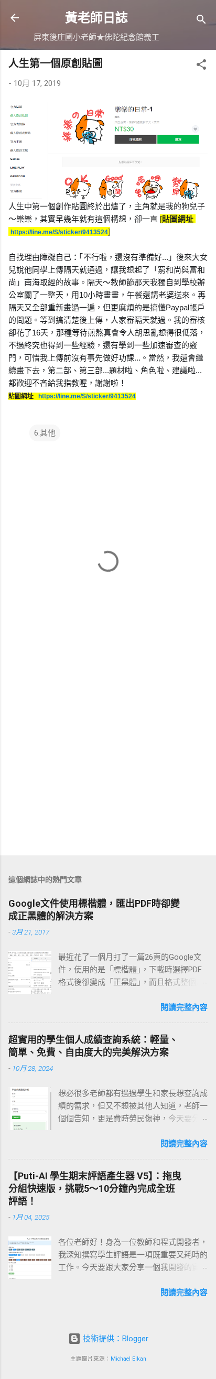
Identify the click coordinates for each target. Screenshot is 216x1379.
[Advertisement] (108, 765)
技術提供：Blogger (114, 1338)
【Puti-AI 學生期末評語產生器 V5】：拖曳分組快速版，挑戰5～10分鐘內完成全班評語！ (94, 1188)
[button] (201, 66)
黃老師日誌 (96, 17)
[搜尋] (201, 21)
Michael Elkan (128, 1358)
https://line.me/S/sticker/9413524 (59, 232)
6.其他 (45, 433)
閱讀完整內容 (184, 1007)
